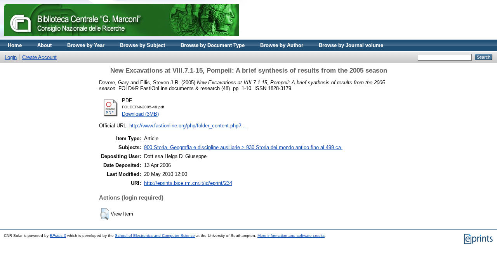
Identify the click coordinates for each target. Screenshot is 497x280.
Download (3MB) (140, 114)
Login (11, 57)
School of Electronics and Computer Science (155, 235)
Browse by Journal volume (351, 45)
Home (15, 45)
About (44, 45)
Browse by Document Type (213, 45)
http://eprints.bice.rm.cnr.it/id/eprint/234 (188, 183)
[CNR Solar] (121, 38)
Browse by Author (281, 45)
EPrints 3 (58, 235)
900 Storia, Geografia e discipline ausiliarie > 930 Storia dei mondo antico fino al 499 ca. (243, 147)
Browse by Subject (142, 45)
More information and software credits (291, 235)
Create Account (39, 57)
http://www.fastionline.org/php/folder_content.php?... (187, 126)
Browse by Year (85, 45)
